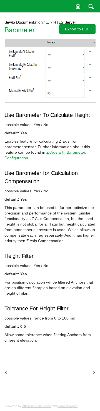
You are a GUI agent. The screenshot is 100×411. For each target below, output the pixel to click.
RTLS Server (64, 22)
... (47, 22)
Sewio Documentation (23, 22)
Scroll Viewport (68, 406)
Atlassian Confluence (36, 406)
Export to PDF (77, 29)
